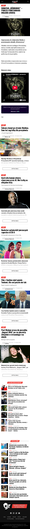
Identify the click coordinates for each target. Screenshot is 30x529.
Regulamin (25, 517)
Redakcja (7, 16)
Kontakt (19, 517)
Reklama (14, 517)
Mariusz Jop (7, 136)
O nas (4, 517)
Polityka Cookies (10, 518)
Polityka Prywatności (20, 518)
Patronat (9, 517)
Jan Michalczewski (9, 289)
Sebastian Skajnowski (9, 189)
